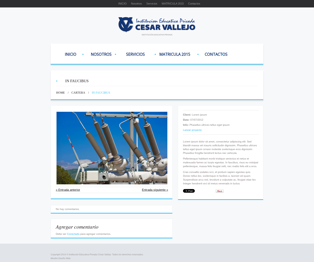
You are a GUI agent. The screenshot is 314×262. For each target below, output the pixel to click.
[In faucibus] (112, 148)
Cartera (78, 92)
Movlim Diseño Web (61, 258)
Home (60, 92)
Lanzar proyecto (192, 129)
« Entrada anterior (68, 190)
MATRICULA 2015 (173, 3)
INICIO (122, 3)
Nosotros (136, 3)
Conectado (73, 233)
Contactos (194, 3)
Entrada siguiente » (155, 190)
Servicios (151, 3)
